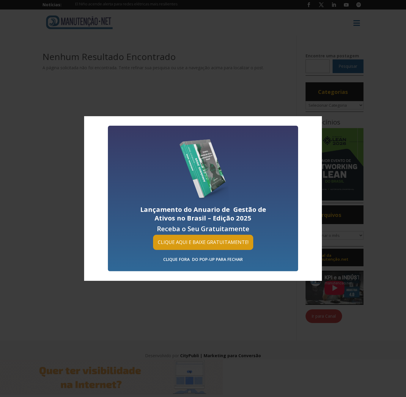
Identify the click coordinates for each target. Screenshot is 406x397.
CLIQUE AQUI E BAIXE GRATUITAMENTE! (203, 242)
